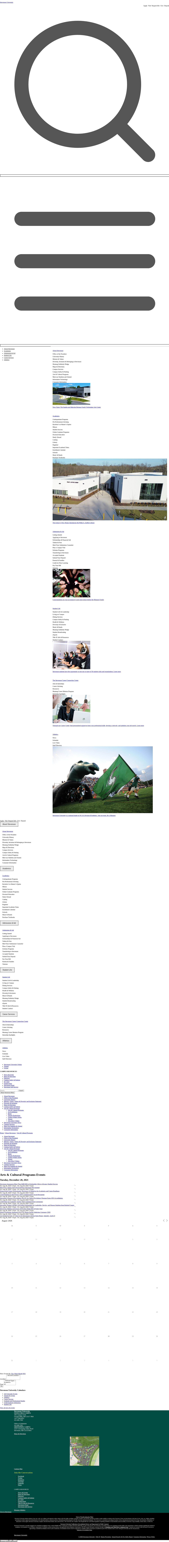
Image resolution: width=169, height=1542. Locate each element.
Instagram (21, 1480)
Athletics (55, 734)
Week (16, 1374)
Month (20, 1374)
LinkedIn (21, 1483)
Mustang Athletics (19, 1510)
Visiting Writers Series (15, 1117)
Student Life (56, 608)
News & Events (9, 1075)
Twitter (20, 1478)
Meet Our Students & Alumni (13, 1126)
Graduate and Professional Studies (14, 1401)
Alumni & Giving (9, 1395)
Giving (6, 1068)
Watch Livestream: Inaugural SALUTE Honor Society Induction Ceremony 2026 (25, 1212)
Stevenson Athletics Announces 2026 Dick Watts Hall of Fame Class (21, 1209)
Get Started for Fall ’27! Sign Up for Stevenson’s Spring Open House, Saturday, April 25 (27, 1216)
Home (2, 1133)
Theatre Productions (14, 1115)
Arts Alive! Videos (13, 1121)
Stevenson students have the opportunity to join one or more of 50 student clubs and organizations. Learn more (87, 671)
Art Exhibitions (12, 1112)
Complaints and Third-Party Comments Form (116, 1527)
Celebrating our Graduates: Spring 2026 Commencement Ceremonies (21, 1202)
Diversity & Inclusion (10, 1103)
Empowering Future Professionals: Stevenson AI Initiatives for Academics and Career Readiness (29, 1191)
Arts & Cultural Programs (12, 1108)
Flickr (20, 1485)
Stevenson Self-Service (11, 1087)
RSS (24, 1374)
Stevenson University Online (13, 1064)
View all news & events (7, 1408)
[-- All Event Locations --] (13, 1375)
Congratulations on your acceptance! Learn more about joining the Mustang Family (78, 600)
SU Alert (6, 1082)
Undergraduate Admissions (12, 1403)
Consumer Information (11, 1129)
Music (10, 1114)
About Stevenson (58, 351)
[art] (10, 1384)
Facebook (21, 1476)
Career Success (8, 1399)
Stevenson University (6, 2)
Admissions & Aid (58, 531)
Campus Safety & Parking (12, 1080)
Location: (3, 1379)
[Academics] (10, 1382)
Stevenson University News (12, 1122)
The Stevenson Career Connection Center (65, 680)
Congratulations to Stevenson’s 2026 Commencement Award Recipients (22, 1194)
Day (12, 1374)
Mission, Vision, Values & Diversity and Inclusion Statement (22, 1101)
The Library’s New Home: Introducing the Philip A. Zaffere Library (74, 523)
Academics (56, 416)
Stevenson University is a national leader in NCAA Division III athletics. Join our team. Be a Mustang (84, 815)
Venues (10, 1119)
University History (9, 1099)
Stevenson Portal (9, 1085)
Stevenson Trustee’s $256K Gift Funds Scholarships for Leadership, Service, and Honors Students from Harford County (37, 1205)
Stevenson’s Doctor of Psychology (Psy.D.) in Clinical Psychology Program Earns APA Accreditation (31, 1198)
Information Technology (11, 1128)
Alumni (6, 1066)
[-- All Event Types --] (10, 1381)
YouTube (21, 1481)
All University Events (10, 1394)
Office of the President (11, 1098)
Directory (7, 1078)
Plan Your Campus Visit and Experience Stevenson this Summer (20, 1187)
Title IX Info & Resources (26, 1503)
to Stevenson (5, 1512)
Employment (8, 1083)
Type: (2, 1384)
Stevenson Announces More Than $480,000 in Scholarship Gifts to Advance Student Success (29, 1184)
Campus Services (9, 1124)
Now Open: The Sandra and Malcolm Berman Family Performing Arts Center (77, 407)
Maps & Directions (10, 1076)
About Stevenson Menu (7, 1092)
